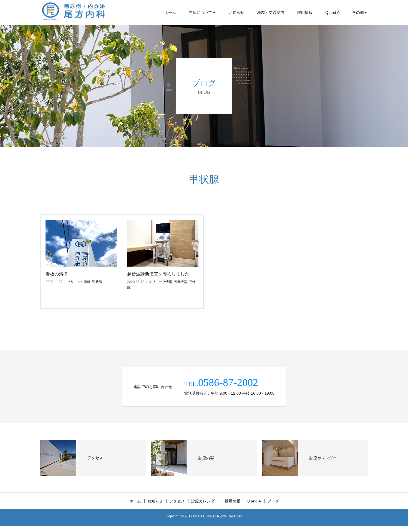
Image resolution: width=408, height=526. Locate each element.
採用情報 (305, 12)
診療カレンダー (204, 501)
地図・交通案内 (270, 12)
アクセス (177, 501)
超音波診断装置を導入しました (158, 274)
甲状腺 (97, 282)
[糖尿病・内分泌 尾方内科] (73, 12)
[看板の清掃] (81, 243)
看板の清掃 (57, 274)
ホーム (170, 12)
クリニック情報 (78, 282)
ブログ (273, 501)
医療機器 (180, 282)
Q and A (332, 12)
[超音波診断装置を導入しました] (162, 243)
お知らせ (236, 12)
